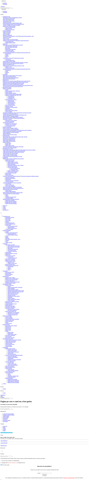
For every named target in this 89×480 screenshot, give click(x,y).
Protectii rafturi (8, 174)
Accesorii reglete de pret (7, 86)
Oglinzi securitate (6, 189)
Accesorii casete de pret (9, 60)
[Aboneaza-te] (12, 456)
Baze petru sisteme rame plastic (11, 47)
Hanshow (7, 55)
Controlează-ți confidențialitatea (6, 432)
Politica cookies (6, 417)
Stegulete (4, 21)
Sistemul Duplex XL (12, 102)
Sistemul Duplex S (11, 101)
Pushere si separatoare (7, 88)
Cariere (4, 428)
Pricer (6, 56)
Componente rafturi (14, 169)
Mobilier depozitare (6, 199)
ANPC (4, 430)
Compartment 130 (11, 98)
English (4, 388)
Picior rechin (5, 19)
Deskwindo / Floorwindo (8, 146)
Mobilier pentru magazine (8, 158)
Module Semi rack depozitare (11, 201)
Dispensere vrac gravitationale (11, 123)
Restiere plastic (8, 143)
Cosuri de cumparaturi (7, 182)
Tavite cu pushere (8, 111)
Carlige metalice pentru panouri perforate (11, 149)
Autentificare (2, 395)
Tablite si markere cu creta (8, 65)
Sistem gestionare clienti (7, 192)
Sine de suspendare (6, 129)
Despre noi (5, 426)
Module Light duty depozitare (11, 203)
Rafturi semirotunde (11, 164)
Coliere (4, 34)
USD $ (4, 392)
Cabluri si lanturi (6, 134)
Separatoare (7, 108)
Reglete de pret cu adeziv (8, 84)
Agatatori (4, 37)
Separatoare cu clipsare (7, 119)
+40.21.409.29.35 (3, 440)
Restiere (4, 142)
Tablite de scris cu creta (9, 67)
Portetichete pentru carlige (8, 83)
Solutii (4, 427)
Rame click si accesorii (7, 75)
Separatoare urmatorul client (10, 196)
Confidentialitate (6, 416)
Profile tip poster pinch (7, 131)
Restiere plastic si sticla (9, 145)
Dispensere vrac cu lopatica (10, 124)
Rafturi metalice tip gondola (13, 163)
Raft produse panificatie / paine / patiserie (15, 165)
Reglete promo (6, 26)
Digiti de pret (5, 64)
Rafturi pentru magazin (9, 160)
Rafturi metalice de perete (12, 161)
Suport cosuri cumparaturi (10, 186)
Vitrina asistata (5, 61)
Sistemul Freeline (8, 28)
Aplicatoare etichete (9, 198)
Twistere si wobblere (7, 25)
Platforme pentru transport (10, 178)
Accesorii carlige (6, 154)
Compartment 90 (11, 97)
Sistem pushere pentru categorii (11, 110)
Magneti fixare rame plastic (10, 49)
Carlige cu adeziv (6, 128)
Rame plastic (7, 48)
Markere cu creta (8, 66)
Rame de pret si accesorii (7, 63)
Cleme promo (5, 20)
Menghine (5, 35)
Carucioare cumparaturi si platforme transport (11, 176)
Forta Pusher (5, 421)
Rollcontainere (8, 179)
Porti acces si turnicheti (7, 187)
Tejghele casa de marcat (9, 159)
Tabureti (6, 195)
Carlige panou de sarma (7, 156)
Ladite (6, 194)
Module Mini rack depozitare (10, 202)
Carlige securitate (6, 155)
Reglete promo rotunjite (9, 29)
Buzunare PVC (6, 137)
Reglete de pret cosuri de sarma (9, 82)
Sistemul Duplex (11, 100)
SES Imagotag (8, 53)
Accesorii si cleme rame (9, 51)
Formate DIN (5, 418)
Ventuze (4, 32)
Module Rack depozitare (10, 200)
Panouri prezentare (6, 77)
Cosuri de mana (8, 183)
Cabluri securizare (6, 39)
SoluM (6, 54)
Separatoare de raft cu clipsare (11, 120)
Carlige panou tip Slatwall (8, 152)
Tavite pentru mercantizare (8, 118)
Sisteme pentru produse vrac (8, 122)
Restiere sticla (8, 144)
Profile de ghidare (8, 109)
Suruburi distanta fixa (9, 41)
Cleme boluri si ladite (9, 50)
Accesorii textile (6, 147)
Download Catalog (6, 420)
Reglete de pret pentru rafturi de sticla (10, 85)
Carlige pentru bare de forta (8, 151)
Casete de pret (8, 59)
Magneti (4, 133)
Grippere (4, 31)
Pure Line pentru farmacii (10, 27)
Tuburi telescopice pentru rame (11, 46)
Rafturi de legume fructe (12, 166)
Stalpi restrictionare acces (8, 188)
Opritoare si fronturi (9, 106)
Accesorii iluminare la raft (8, 24)
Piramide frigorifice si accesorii (9, 62)
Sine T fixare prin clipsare (10, 105)
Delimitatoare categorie (7, 17)
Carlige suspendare (6, 132)
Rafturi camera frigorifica (12, 171)
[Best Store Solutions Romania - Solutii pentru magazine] (2, 6)
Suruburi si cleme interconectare (9, 40)
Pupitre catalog (6, 141)
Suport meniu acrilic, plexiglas (8, 136)
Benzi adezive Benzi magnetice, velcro (10, 36)
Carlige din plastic (6, 153)
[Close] (0, 213)
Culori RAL (5, 419)
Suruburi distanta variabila (10, 42)
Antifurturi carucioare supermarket (11, 180)
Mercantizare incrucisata (7, 117)
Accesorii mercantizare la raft (8, 114)
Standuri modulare (6, 116)
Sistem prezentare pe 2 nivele (10, 99)
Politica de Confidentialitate (69, 477)
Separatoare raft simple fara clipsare (9, 112)
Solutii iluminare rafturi (7, 23)
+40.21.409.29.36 (3, 442)
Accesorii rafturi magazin (15, 168)
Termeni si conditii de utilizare (8, 414)
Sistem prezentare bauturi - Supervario (12, 90)
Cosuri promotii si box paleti (10, 172)
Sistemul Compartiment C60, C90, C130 (13, 95)
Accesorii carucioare (9, 181)
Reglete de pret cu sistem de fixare (9, 81)
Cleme (4, 38)
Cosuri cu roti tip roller (9, 184)
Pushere (6, 89)
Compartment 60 (11, 96)
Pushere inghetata (8, 91)
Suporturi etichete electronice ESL (9, 52)
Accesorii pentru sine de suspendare (10, 130)
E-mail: (38, 473)
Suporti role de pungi (9, 175)
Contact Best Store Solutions (8, 413)
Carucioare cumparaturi (9, 177)
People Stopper (6, 76)
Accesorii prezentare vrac (10, 125)
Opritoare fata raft (6, 113)
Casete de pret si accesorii (8, 58)
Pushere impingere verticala (10, 93)
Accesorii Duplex (11, 104)
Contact (4, 429)
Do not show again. (5, 464)
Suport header (5, 18)
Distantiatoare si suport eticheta (11, 107)
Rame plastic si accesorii (7, 44)
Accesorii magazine (6, 193)
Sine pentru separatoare (9, 121)
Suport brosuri (5, 78)
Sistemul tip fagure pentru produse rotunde (13, 94)
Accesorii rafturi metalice (12, 167)
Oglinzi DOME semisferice (10, 191)
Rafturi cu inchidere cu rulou (13, 170)
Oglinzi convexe (8, 190)
